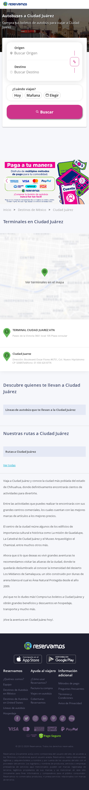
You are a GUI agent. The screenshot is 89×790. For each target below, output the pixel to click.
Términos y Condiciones (65, 696)
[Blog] (71, 718)
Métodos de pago (68, 683)
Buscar (46, 112)
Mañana (33, 95)
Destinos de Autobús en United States (15, 700)
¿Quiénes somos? (13, 679)
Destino (20, 67)
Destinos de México (32, 210)
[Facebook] (17, 718)
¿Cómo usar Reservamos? (39, 681)
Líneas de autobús (14, 708)
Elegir (54, 95)
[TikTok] (62, 718)
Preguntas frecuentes (71, 689)
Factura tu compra (42, 688)
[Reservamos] (15, 4)
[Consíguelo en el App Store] (28, 659)
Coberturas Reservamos (38, 700)
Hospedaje (9, 713)
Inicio (7, 210)
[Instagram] (35, 718)
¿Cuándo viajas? (24, 89)
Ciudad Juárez (63, 210)
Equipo (7, 684)
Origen (19, 48)
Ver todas (9, 465)
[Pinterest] (53, 718)
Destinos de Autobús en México (15, 691)
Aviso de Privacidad (70, 703)
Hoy (17, 95)
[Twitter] (26, 718)
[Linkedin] (44, 718)
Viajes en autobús (41, 693)
